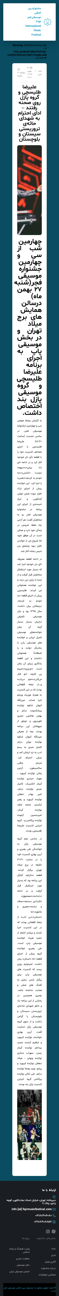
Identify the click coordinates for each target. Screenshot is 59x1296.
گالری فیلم (50, 1262)
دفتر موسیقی (23, 1265)
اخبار (40, 74)
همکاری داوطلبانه (47, 1275)
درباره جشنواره (48, 1268)
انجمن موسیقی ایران (19, 1271)
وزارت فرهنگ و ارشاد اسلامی (19, 1250)
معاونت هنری (23, 1258)
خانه (40, 71)
